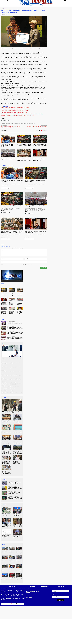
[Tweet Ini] (39, 130)
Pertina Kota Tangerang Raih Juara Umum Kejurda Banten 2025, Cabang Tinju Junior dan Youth (15, 498)
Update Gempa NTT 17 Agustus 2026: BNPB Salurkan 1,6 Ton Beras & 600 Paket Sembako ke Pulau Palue (19, 569)
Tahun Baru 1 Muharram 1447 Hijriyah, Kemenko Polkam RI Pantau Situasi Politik (15, 328)
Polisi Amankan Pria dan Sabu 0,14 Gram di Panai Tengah (19, 312)
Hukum (2, 8)
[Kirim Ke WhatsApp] (46, 130)
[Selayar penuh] (21, 280)
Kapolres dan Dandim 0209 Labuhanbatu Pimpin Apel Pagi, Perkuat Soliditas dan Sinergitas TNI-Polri (4, 312)
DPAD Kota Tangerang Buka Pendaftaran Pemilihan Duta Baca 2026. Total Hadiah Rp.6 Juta (17, 514)
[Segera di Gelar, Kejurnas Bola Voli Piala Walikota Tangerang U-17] (4, 483)
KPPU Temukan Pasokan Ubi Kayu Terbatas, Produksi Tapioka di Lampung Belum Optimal (12, 412)
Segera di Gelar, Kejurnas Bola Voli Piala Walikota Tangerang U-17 (14, 483)
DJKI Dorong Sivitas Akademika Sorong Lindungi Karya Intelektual (16, 536)
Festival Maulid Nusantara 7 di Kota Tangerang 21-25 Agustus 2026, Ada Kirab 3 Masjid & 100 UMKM (4, 569)
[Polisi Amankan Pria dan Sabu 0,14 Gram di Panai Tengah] (20, 308)
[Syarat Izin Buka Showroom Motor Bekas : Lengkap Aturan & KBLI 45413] (12, 308)
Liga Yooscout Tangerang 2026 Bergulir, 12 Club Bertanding (14, 493)
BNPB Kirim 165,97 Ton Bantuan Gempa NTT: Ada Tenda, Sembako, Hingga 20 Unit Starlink (11, 569)
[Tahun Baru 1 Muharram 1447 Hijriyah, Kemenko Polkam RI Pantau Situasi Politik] (3, 328)
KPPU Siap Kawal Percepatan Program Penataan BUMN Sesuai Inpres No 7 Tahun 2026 (17, 442)
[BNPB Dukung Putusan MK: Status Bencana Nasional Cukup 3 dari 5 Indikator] (8, 139)
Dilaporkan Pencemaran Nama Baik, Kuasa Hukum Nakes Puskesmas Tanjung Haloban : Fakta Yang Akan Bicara (22, 113)
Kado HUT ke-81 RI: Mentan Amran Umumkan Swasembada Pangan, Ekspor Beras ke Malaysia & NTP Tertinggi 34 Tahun (12, 578)
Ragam (5, 8)
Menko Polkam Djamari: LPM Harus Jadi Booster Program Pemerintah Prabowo (11, 363)
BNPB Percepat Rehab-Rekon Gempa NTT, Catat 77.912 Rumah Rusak (14, 112)
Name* (53, 588)
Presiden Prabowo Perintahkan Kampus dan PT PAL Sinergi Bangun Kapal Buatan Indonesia (6, 525)
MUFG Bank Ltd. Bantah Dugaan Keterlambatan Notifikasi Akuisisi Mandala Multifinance (17, 115)
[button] (12, 276)
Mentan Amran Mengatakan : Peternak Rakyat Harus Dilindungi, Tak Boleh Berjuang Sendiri (6, 472)
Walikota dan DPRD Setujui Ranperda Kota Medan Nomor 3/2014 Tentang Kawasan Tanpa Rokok (11, 126)
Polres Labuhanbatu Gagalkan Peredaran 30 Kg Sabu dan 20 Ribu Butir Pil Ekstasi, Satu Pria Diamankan (20, 303)
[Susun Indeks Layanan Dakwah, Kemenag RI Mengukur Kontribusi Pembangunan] (3, 333)
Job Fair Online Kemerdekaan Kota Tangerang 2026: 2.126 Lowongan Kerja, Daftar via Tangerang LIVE (17, 462)
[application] (12, 276)
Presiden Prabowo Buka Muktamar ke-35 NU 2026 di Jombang (11, 359)
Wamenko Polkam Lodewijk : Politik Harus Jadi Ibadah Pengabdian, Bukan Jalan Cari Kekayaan (12, 383)
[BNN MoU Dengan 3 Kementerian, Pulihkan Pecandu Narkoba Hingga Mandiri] (5, 575)
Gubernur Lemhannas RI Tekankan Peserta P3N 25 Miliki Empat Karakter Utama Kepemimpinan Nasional (14, 323)
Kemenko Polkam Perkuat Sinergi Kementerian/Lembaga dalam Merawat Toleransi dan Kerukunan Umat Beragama (12, 391)
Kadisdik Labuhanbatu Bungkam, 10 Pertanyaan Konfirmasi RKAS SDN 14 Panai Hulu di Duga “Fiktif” (17, 525)
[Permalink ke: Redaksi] (2, 15)
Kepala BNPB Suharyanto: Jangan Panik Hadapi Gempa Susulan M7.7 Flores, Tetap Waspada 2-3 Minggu (19, 561)
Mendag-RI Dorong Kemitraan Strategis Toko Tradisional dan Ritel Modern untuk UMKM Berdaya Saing (14, 338)
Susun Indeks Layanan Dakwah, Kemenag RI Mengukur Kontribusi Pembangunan (15, 333)
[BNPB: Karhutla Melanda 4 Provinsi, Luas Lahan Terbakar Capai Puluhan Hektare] (5, 548)
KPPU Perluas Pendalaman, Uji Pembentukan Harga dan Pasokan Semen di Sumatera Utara (17, 421)
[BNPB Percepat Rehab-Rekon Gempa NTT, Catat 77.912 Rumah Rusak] (8, 153)
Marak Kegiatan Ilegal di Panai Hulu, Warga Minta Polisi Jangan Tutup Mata (15, 110)
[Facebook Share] (37, 130)
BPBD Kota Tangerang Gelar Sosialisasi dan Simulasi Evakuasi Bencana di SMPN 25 (6, 514)
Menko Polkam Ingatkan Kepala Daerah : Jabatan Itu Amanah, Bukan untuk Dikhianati (12, 371)
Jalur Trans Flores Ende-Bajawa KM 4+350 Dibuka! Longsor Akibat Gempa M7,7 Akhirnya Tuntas (4, 561)
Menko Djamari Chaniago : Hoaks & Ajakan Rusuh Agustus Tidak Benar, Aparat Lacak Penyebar (11, 367)
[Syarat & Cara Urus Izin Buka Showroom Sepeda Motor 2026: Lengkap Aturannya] (17, 427)
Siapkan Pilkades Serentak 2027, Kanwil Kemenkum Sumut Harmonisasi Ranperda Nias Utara (11, 379)
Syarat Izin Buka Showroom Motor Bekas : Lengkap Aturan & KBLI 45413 (12, 312)
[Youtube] (11, 604)
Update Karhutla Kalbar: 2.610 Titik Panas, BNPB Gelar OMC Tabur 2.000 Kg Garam (11, 552)
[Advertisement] (36, 617)
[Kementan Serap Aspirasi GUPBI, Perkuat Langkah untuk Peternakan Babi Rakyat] (6, 417)
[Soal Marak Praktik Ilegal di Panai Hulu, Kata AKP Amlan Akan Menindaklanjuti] (24, 139)
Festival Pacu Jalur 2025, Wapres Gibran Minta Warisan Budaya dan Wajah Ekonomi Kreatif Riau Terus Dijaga (14, 488)
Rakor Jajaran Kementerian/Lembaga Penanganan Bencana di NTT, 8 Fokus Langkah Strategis (19, 578)
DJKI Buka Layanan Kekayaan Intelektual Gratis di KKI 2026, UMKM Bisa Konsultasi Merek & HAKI (6, 442)
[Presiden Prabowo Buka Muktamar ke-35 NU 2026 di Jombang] (12, 351)
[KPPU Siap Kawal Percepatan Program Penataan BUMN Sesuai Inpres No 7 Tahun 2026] (17, 437)
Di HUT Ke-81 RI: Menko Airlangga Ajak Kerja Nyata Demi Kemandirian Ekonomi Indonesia (6, 452)
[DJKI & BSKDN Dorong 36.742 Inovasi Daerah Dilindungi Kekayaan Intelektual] (6, 457)
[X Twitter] (16, 604)
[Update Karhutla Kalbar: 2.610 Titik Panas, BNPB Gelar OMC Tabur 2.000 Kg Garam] (12, 548)
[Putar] (2, 280)
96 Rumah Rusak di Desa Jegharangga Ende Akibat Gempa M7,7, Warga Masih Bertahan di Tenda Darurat (19, 552)
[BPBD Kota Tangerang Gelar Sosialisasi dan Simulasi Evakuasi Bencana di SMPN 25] (6, 510)
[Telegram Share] (44, 130)
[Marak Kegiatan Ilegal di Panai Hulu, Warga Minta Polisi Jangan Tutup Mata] (40, 139)
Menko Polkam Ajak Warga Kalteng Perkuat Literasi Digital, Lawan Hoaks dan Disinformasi (11, 375)
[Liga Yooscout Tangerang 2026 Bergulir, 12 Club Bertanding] (4, 493)
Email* (53, 594)
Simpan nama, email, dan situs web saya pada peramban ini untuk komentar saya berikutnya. (19, 264)
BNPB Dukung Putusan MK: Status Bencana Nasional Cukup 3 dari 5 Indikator (15, 107)
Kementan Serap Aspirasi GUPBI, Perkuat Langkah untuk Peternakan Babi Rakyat (6, 421)
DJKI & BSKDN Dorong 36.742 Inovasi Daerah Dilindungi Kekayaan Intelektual (6, 462)
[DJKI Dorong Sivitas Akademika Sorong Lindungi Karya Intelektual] (17, 532)
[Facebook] (9, 604)
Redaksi (4, 14)
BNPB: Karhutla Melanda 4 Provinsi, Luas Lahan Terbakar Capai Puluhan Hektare (5, 552)
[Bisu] (19, 280)
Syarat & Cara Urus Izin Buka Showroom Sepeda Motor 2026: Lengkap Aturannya (17, 432)
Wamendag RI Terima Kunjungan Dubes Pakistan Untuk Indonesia (37, 126)
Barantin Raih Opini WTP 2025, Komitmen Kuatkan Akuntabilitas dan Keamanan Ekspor (11, 387)
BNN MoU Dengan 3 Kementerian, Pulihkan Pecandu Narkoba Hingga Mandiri (4, 578)
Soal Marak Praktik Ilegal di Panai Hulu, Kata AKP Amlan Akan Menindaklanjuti (15, 109)
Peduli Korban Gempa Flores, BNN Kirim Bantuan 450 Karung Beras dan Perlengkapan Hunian (11, 561)
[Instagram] (14, 604)
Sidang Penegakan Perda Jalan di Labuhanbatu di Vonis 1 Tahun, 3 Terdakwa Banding (12, 303)
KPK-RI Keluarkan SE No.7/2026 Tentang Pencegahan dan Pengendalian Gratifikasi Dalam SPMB (6, 536)
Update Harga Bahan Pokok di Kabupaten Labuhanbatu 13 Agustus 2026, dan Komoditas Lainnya (17, 452)
